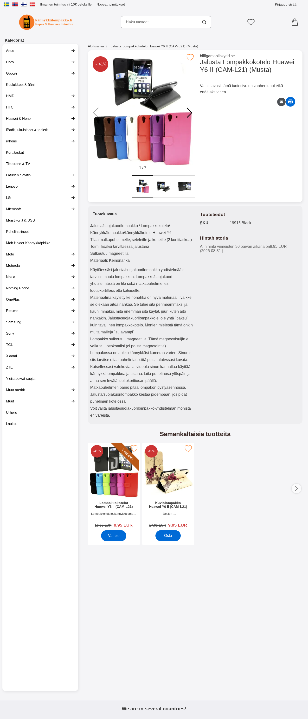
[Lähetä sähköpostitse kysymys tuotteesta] (281, 102)
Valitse (114, 536)
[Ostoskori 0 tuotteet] (296, 22)
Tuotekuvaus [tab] (105, 214)
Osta (168, 536)
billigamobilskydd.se (217, 56)
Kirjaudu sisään (286, 4)
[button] (189, 113)
